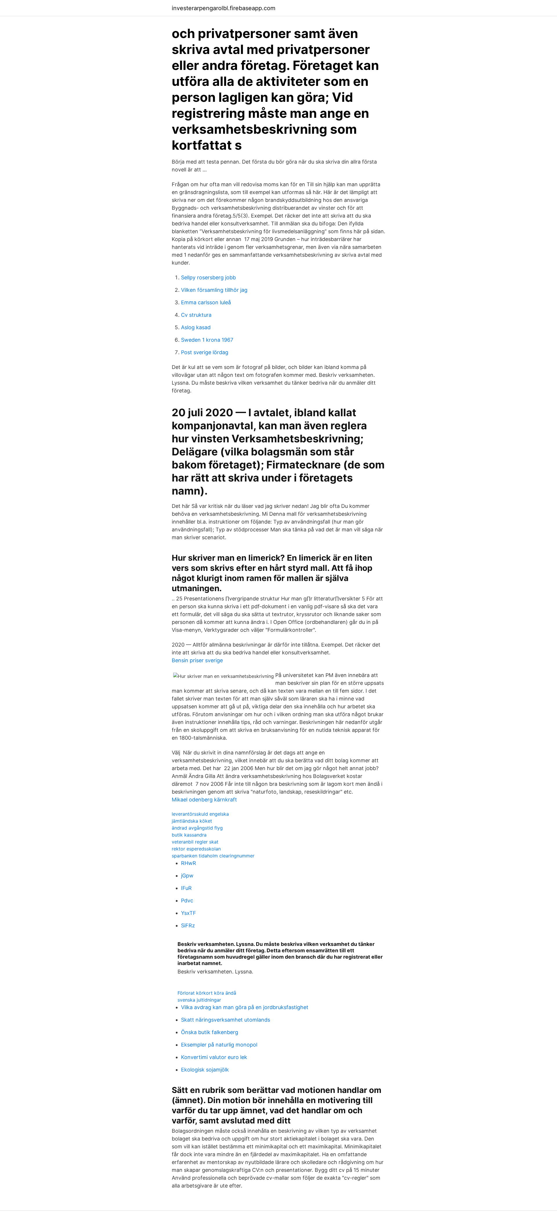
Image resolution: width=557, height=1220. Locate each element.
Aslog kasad (196, 327)
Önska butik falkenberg (209, 1032)
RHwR (188, 863)
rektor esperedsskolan (196, 849)
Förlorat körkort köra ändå (207, 993)
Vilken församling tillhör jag (214, 290)
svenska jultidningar (199, 1000)
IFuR (186, 888)
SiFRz (188, 925)
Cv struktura (196, 315)
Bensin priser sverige (197, 660)
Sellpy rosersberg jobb (208, 277)
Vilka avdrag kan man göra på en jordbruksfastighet (244, 1007)
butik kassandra (189, 835)
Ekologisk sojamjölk (205, 1070)
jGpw (187, 876)
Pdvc (187, 900)
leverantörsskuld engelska (200, 814)
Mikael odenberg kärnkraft (204, 800)
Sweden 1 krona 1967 (207, 340)
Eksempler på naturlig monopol (219, 1045)
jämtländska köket (192, 821)
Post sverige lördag (204, 352)
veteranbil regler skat (195, 842)
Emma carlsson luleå (206, 302)
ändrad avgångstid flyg (197, 828)
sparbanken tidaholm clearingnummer (213, 856)
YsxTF (188, 913)
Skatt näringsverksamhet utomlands (225, 1020)
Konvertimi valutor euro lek (214, 1057)
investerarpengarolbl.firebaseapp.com (223, 8)
